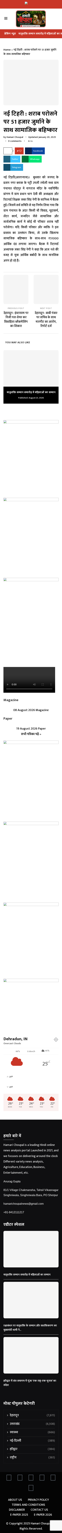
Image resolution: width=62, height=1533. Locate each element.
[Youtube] (42, 1478)
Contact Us (39, 1510)
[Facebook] (9, 1478)
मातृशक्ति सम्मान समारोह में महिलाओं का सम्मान (31, 392)
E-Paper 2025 (19, 1515)
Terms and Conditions (28, 1505)
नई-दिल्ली (32, 1441)
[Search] (57, 19)
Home (7, 49)
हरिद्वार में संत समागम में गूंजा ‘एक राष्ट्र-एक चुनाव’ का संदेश (29, 1383)
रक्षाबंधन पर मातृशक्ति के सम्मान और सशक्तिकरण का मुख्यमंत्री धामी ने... (30, 1327)
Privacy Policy (38, 1500)
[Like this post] (20, 150)
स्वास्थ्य (32, 1432)
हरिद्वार (32, 1449)
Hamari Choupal (15, 137)
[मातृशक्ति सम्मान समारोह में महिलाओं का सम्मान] (31, 368)
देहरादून (32, 1415)
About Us (15, 1500)
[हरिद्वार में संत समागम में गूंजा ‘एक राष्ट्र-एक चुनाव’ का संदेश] (31, 1355)
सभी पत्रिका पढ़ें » (31, 734)
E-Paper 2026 (43, 1515)
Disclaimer (17, 1510)
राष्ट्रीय (32, 1458)
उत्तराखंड (32, 1424)
